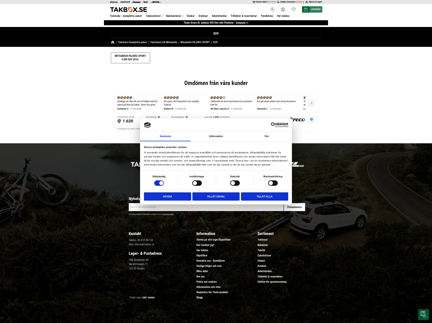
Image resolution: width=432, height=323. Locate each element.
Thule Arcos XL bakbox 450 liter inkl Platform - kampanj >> (216, 22)
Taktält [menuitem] (261, 250)
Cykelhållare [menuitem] (264, 255)
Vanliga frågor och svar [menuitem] (209, 266)
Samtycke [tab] (165, 136)
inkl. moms (148, 297)
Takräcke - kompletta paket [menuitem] (126, 16)
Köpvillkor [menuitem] (201, 255)
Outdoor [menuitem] (203, 16)
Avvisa (167, 196)
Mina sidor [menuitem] (202, 271)
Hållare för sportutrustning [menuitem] (272, 281)
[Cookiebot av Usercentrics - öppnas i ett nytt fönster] (273, 124)
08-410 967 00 (145, 240)
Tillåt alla (265, 196)
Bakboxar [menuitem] (263, 245)
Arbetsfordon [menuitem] (219, 16)
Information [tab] (216, 136)
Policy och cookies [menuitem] (206, 281)
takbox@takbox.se (144, 244)
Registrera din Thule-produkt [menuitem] (212, 292)
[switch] (197, 183)
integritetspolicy (168, 214)
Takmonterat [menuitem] (153, 16)
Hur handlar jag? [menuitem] (205, 245)
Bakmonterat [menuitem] (173, 16)
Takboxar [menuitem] (263, 239)
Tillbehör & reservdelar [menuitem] (244, 16)
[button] (294, 8)
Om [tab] (267, 136)
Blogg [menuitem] (199, 297)
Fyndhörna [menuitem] (267, 16)
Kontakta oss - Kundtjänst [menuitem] (210, 260)
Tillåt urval (216, 196)
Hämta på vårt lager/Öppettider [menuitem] (213, 239)
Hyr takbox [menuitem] (283, 16)
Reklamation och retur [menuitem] (208, 287)
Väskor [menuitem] (191, 16)
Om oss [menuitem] (200, 276)
